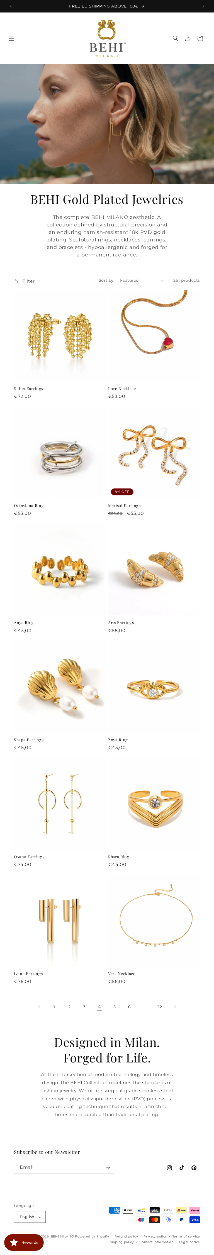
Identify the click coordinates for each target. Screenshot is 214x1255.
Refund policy (126, 1236)
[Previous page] (39, 1007)
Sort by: (107, 280)
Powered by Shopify (92, 1236)
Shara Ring (119, 856)
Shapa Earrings (28, 739)
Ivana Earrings (28, 973)
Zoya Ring (118, 739)
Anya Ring (24, 622)
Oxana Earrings (29, 856)
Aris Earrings (121, 622)
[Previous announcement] (11, 6)
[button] (12, 38)
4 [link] (99, 1006)
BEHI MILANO (62, 1236)
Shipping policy (121, 1242)
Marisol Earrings (124, 505)
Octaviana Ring (29, 505)
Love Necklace (122, 388)
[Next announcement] (203, 6)
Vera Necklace (121, 973)
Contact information (157, 1242)
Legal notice (189, 1242)
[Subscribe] (108, 1167)
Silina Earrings (28, 388)
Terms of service (186, 1236)
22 (159, 1006)
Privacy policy (155, 1236)
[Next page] (175, 1007)
